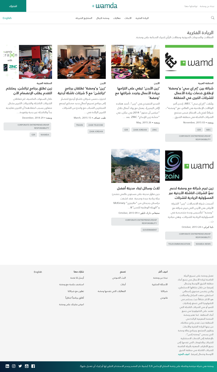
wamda (45, 135)
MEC (208, 130)
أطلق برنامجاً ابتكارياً (74, 297)
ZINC (154, 130)
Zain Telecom (95, 125)
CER (199, 130)
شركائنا (164, 291)
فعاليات (117, 18)
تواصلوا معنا (191, 6)
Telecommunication (179, 244)
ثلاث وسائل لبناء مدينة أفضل (138, 188)
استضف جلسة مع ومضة (71, 284)
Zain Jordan (140, 130)
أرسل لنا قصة (77, 277)
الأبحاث (128, 18)
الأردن (157, 83)
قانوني (164, 297)
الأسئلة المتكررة (160, 284)
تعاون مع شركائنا (76, 291)
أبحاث (123, 284)
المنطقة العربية (205, 83)
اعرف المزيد (184, 354)
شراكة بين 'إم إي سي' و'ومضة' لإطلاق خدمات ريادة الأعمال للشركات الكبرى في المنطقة (190, 93)
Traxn (79, 125)
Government (150, 230)
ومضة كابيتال (102, 18)
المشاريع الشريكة (84, 18)
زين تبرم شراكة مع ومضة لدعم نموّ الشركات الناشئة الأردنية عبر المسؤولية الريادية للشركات (191, 193)
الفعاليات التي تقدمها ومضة (112, 291)
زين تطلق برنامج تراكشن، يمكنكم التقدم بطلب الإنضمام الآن (29, 90)
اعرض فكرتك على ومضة (71, 304)
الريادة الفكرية (142, 18)
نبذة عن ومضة (207, 6)
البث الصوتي (119, 277)
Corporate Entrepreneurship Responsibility (195, 137)
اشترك (13, 5)
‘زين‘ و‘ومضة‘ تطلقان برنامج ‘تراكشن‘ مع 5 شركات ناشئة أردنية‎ (82, 90)
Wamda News (203, 244)
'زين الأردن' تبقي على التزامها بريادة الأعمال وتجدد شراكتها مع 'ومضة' (137, 93)
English (7, 18)
